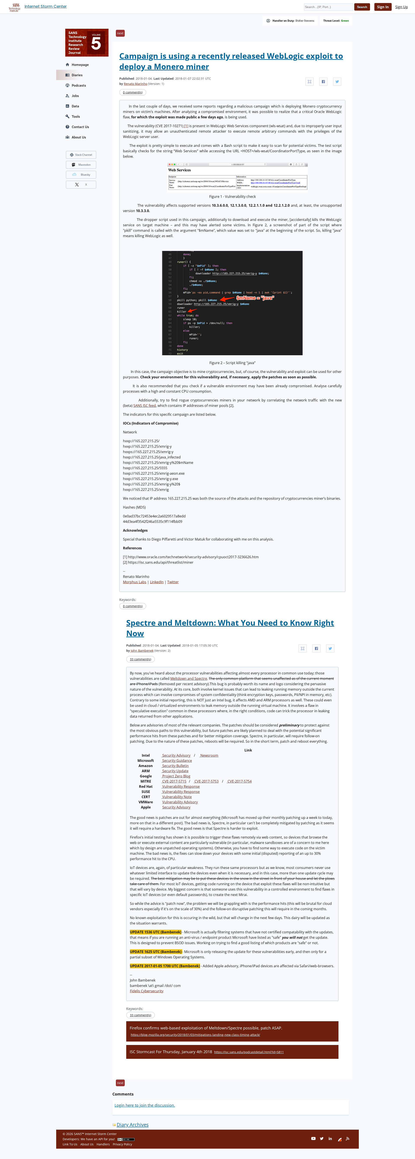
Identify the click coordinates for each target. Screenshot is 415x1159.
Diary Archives (132, 1124)
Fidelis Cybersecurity (146, 991)
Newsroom (209, 755)
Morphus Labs (134, 582)
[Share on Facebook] (323, 82)
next (120, 33)
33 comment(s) (140, 659)
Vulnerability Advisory (180, 802)
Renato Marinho (135, 84)
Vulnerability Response (180, 786)
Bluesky (85, 174)
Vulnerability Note (176, 796)
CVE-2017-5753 (206, 781)
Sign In (383, 7)
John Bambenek (142, 650)
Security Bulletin (175, 765)
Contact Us (80, 126)
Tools (76, 116)
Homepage (80, 64)
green (345, 20)
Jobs (75, 95)
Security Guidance (176, 760)
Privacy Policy (122, 1144)
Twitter (173, 582)
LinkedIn (157, 582)
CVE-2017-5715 (173, 781)
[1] (185, 126)
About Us (79, 137)
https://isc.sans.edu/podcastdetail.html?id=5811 (249, 1052)
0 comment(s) (132, 92)
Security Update (174, 771)
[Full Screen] (309, 82)
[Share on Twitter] (337, 82)
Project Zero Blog (175, 776)
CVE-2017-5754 (239, 781)
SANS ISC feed (144, 405)
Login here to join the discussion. (145, 1105)
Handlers (103, 1144)
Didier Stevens (304, 20)
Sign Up (401, 7)
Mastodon (84, 164)
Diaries (77, 75)
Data (75, 106)
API (100, 1139)
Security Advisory (175, 755)
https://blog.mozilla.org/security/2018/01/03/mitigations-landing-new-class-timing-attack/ (195, 1035)
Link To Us (70, 1144)
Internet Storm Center (46, 6)
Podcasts (79, 85)
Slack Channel (83, 155)
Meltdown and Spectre (188, 678)
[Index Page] (13, 6)
